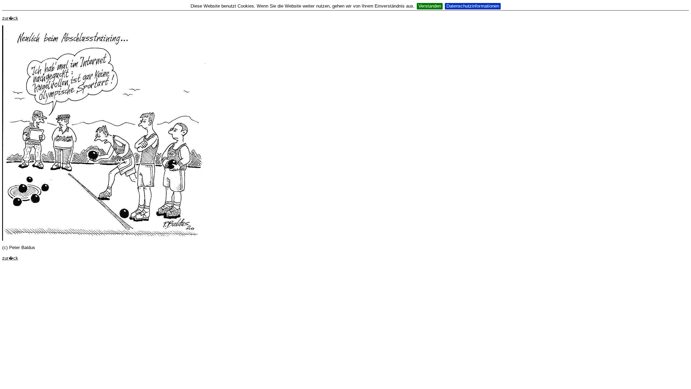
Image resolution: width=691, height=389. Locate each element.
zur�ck (10, 18)
